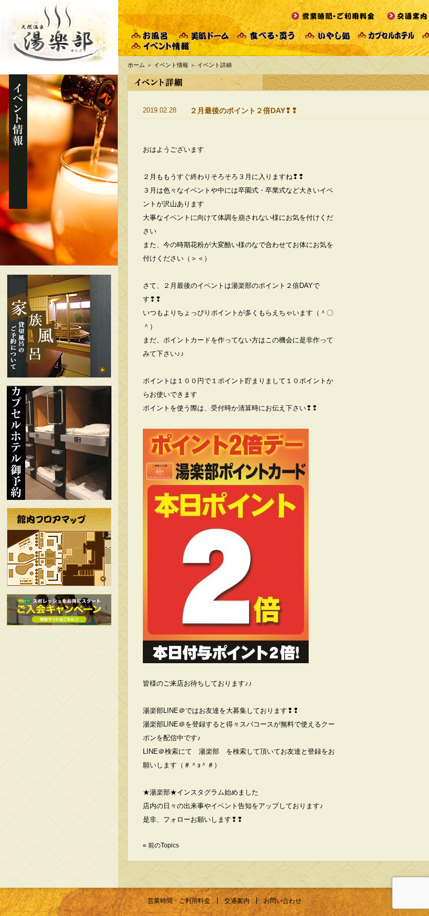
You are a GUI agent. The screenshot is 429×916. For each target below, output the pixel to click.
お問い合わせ (282, 900)
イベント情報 (171, 65)
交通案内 (237, 900)
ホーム (136, 65)
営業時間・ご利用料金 (179, 900)
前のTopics (163, 845)
